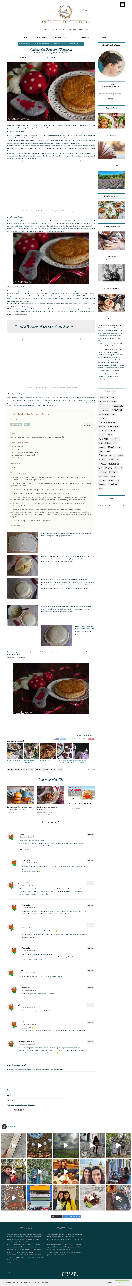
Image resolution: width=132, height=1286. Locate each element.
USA (117, 480)
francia (45, 769)
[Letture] (111, 149)
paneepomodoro (24, 883)
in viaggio (41, 37)
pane (119, 447)
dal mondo (23, 44)
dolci (31, 44)
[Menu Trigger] (122, 4)
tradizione (102, 480)
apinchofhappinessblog (26, 1041)
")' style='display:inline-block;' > (77, 738)
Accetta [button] (121, 1282)
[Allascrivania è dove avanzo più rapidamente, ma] (118, 1171)
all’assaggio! (84, 37)
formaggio (113, 426)
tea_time (102, 472)
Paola (21, 925)
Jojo (20, 1004)
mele (115, 443)
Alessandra (26, 860)
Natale (38, 44)
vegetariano (102, 484)
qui (61, 1249)
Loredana (22, 834)
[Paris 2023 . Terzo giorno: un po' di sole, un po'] (13, 1171)
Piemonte (105, 455)
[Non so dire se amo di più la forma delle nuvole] (66, 1145)
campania (101, 406)
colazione (104, 409)
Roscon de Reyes (45, 760)
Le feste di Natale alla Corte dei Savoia (80, 761)
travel (110, 480)
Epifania (38, 769)
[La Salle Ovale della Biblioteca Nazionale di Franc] (39, 1145)
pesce (108, 451)
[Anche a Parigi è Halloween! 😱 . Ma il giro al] (118, 1145)
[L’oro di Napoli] (111, 303)
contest (117, 410)
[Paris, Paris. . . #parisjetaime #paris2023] (92, 1145)
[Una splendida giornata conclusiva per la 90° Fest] (92, 1197)
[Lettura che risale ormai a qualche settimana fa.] (13, 1145)
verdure (113, 484)
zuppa (100, 488)
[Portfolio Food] (111, 121)
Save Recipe (16, 424)
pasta (101, 451)
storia (60, 769)
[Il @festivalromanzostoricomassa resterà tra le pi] (92, 1171)
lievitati (103, 438)
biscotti (111, 397)
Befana (10, 769)
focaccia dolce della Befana (47, 398)
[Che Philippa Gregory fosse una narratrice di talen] (13, 1197)
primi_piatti (102, 459)
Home (26, 37)
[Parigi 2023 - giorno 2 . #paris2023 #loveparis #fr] (39, 1171)
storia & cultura (69, 44)
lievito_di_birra (105, 443)
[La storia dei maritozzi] (111, 240)
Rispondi (90, 834)
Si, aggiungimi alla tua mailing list (22, 1105)
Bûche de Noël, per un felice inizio (30, 761)
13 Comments (51, 57)
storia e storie (118, 468)
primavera (118, 455)
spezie (100, 468)
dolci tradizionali (27, 769)
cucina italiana (104, 414)
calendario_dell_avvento (107, 402)
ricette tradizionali (51, 44)
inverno (102, 435)
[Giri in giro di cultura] (111, 180)
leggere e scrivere (62, 37)
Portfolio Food (68, 1272)
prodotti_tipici (113, 459)
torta (113, 476)
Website (10, 1100)
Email (9, 1095)
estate (102, 426)
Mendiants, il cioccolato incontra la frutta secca (64, 761)
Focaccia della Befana (14, 760)
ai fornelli (103, 37)
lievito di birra (115, 439)
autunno (101, 398)
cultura (114, 414)
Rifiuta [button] (110, 1282)
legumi (110, 435)
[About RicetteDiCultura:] (111, 63)
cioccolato (118, 405)
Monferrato (102, 447)
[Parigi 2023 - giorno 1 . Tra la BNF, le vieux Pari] (66, 1171)
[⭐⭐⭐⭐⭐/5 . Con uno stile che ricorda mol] (118, 1197)
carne (108, 406)
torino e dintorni (103, 476)
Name (9, 1090)
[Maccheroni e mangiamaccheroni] (111, 272)
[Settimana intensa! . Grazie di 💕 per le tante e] (66, 1197)
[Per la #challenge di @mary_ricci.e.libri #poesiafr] (39, 1197)
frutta (112, 430)
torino (112, 471)
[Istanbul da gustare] (111, 210)
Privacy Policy (70, 1275)
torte (80, 44)
